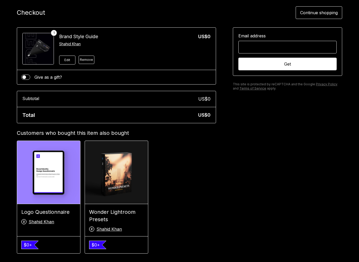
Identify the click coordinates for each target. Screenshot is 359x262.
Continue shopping (319, 12)
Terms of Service (252, 88)
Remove (86, 60)
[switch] (25, 77)
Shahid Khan (70, 44)
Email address (252, 35)
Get (287, 64)
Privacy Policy (326, 84)
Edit (67, 60)
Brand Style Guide (78, 36)
